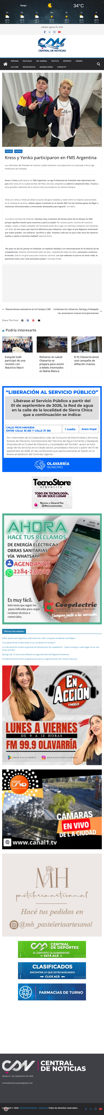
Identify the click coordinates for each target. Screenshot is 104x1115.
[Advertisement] (52, 283)
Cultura (14, 67)
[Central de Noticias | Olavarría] (5, 64)
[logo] (44, 1060)
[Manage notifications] (6, 1109)
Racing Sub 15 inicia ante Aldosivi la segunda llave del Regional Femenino (35, 654)
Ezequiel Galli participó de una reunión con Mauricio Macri (15, 362)
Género (79, 61)
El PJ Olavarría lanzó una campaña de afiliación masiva (86, 360)
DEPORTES (67, 61)
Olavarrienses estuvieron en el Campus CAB (28, 309)
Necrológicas (29, 67)
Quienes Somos (46, 67)
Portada (14, 61)
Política (55, 61)
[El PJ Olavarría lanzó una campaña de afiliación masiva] (86, 338)
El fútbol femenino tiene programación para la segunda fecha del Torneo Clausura (39, 659)
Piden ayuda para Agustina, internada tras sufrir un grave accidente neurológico (38, 638)
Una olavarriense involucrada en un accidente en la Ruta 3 (28, 642)
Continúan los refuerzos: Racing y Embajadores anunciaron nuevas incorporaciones (76, 311)
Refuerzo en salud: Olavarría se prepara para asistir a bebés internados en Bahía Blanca (51, 364)
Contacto (61, 67)
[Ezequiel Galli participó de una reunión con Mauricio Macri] (17, 338)
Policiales (27, 61)
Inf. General (41, 61)
